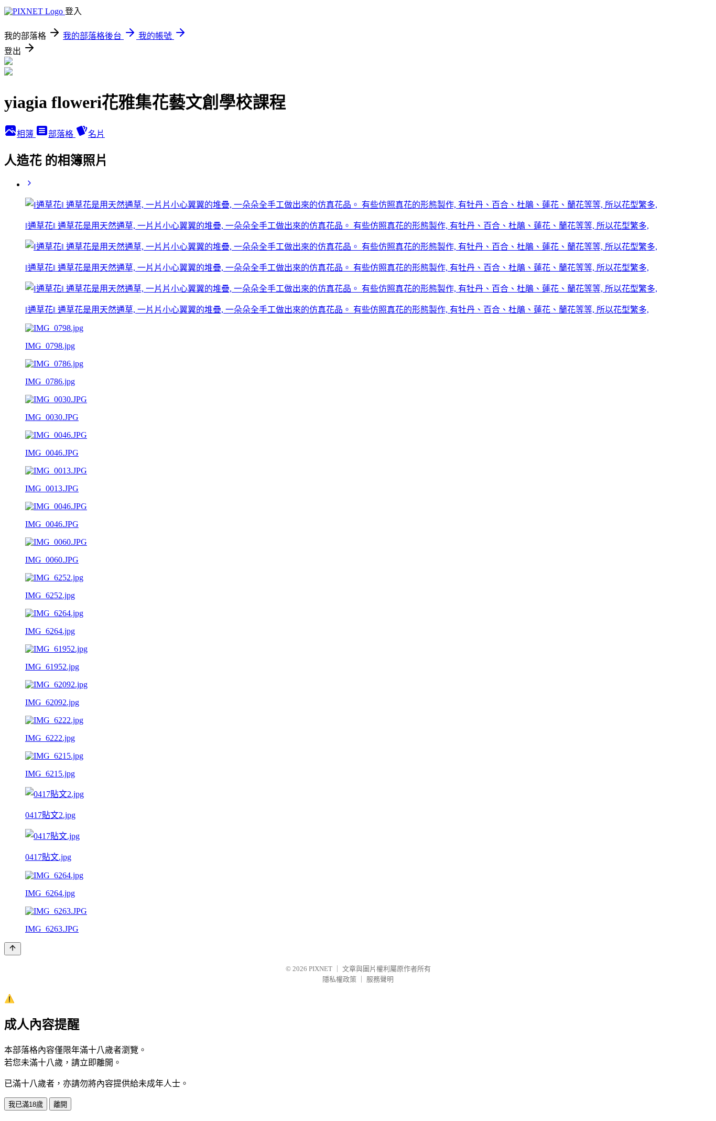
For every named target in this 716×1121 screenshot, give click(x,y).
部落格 (61, 134)
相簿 (26, 134)
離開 (60, 1104)
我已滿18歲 (25, 1104)
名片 (96, 134)
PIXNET (320, 969)
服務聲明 (380, 979)
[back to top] (12, 948)
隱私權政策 (339, 979)
